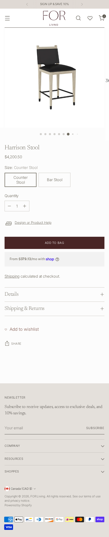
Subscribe (95, 428)
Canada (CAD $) (21, 489)
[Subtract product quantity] (9, 206)
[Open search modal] (78, 18)
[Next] (81, 4)
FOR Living (37, 496)
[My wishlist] (90, 18)
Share (16, 343)
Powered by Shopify (18, 505)
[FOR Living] (54, 18)
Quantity (12, 195)
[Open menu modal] (7, 18)
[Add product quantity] (24, 206)
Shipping (12, 276)
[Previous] (27, 4)
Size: (21, 167)
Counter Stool (20, 180)
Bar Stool (54, 179)
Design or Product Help (33, 222)
